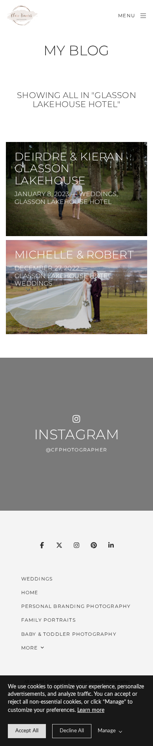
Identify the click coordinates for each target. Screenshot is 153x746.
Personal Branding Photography (76, 606)
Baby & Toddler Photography (69, 634)
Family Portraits (48, 620)
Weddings (37, 579)
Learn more (90, 710)
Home (29, 592)
